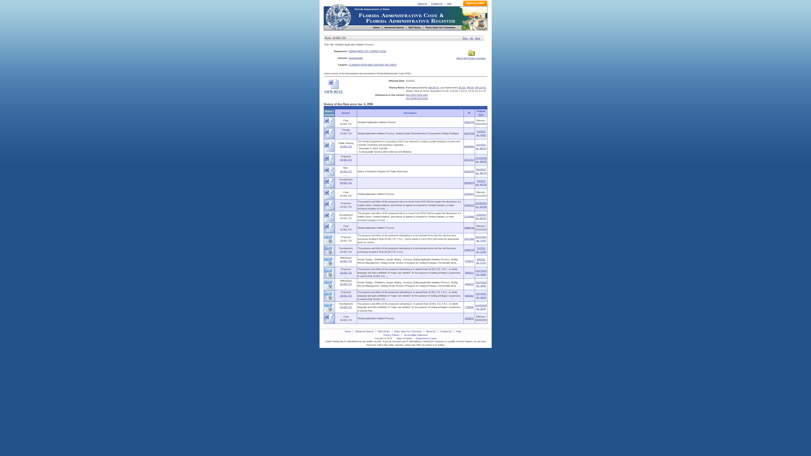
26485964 (469, 146)
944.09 (470, 87)
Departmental (355, 58)
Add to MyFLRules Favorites (471, 58)
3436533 (469, 318)
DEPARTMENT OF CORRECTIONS (367, 51)
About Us (422, 3)
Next (477, 38)
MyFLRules (384, 331)
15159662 (469, 216)
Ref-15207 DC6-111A (417, 95)
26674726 (469, 133)
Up (472, 38)
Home (338, 16)
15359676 (469, 194)
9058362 (469, 295)
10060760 (469, 250)
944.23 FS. (480, 87)
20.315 (462, 87)
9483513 (469, 272)
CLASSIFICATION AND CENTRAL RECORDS (372, 65)
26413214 (469, 160)
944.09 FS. (433, 87)
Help (449, 3)
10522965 (469, 239)
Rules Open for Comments (408, 331)
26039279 (469, 183)
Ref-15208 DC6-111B (417, 98)
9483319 (469, 284)
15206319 (469, 205)
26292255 (469, 171)
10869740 (469, 228)
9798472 (469, 261)
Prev (465, 38)
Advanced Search (364, 331)
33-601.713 (346, 146)
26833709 (469, 122)
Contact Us (437, 3)
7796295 (469, 307)
